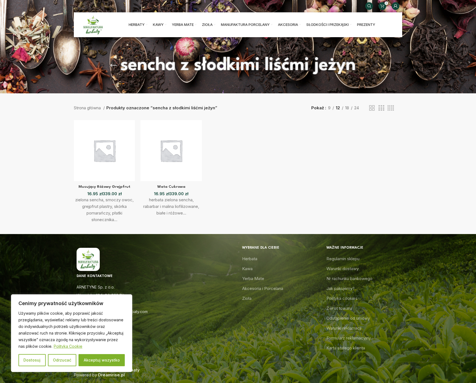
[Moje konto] (395, 6)
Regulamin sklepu (342, 258)
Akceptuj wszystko (102, 360)
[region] (71, 333)
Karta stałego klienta (345, 348)
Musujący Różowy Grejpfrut (104, 187)
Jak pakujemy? (340, 288)
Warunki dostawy (342, 268)
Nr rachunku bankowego (349, 278)
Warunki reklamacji (343, 328)
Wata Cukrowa (171, 187)
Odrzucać (62, 360)
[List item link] (154, 303)
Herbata (249, 258)
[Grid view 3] (381, 108)
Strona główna (88, 107)
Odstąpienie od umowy (348, 318)
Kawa (247, 268)
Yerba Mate (253, 278)
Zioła (246, 298)
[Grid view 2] (372, 108)
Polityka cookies (342, 298)
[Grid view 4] (391, 108)
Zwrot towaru (339, 308)
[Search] (369, 6)
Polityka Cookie (68, 346)
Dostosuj (31, 360)
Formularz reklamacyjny (348, 338)
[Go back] (113, 65)
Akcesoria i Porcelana (262, 288)
